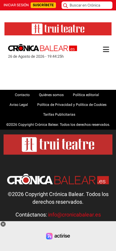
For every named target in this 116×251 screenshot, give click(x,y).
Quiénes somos (51, 95)
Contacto (22, 95)
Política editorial (86, 95)
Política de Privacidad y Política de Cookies (71, 105)
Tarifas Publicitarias (59, 114)
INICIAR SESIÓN (16, 5)
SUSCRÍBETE (43, 5)
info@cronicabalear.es (74, 215)
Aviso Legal (19, 105)
